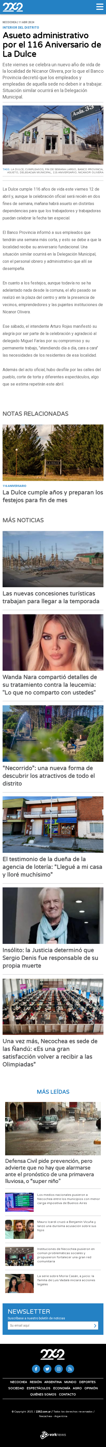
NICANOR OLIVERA (90, 172)
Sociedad (16, 1388)
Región (36, 1382)
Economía (61, 1388)
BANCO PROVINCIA (90, 169)
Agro (77, 1388)
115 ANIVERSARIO (65, 172)
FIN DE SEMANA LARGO (60, 169)
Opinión (91, 1388)
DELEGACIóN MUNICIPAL (35, 172)
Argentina (53, 1382)
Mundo (70, 1382)
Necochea (18, 1382)
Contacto (67, 1394)
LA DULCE (17, 169)
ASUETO (12, 172)
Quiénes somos (43, 1394)
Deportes (87, 1382)
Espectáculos (38, 1388)
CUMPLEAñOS (34, 169)
